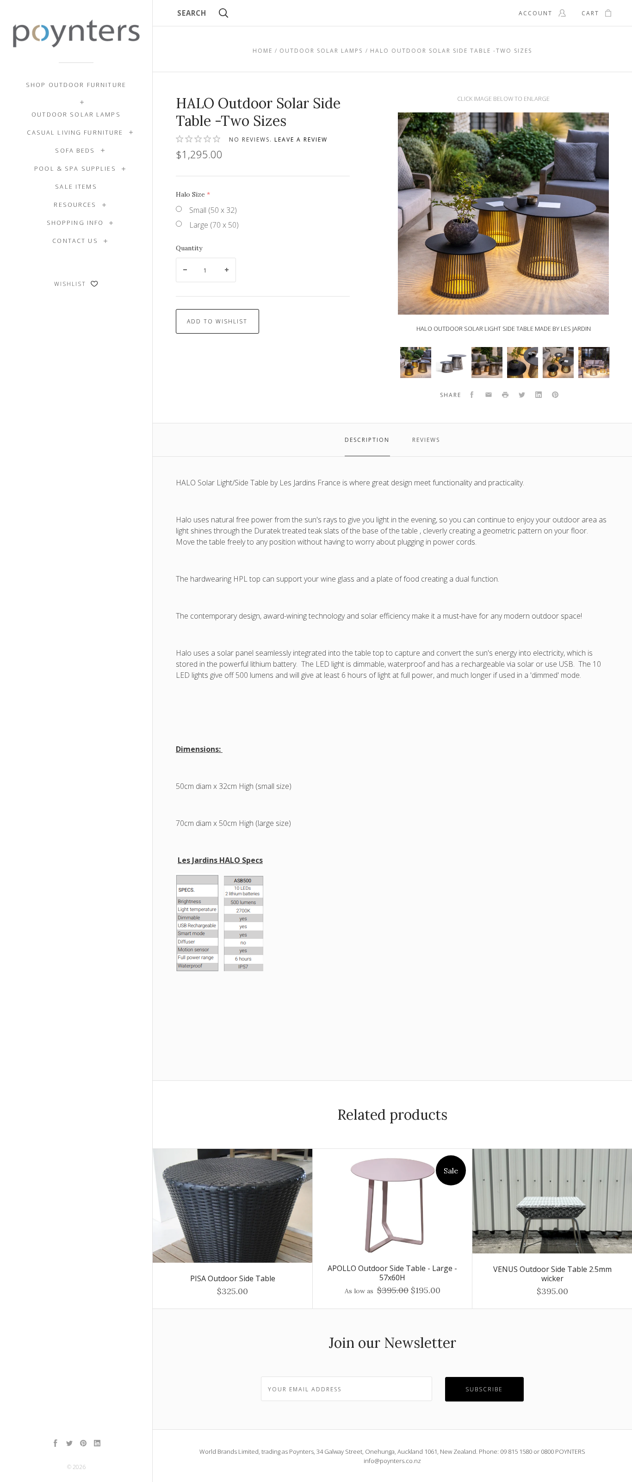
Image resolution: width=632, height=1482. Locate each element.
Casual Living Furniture (75, 132)
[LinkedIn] (97, 1444)
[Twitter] (69, 1444)
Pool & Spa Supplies (75, 168)
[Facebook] (55, 1444)
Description (367, 440)
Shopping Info (75, 222)
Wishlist (71, 284)
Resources (75, 204)
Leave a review (301, 139)
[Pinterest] (83, 1444)
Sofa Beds (75, 150)
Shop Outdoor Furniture (76, 85)
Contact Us (75, 240)
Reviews (426, 440)
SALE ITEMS (76, 186)
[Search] (224, 14)
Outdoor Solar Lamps (76, 114)
